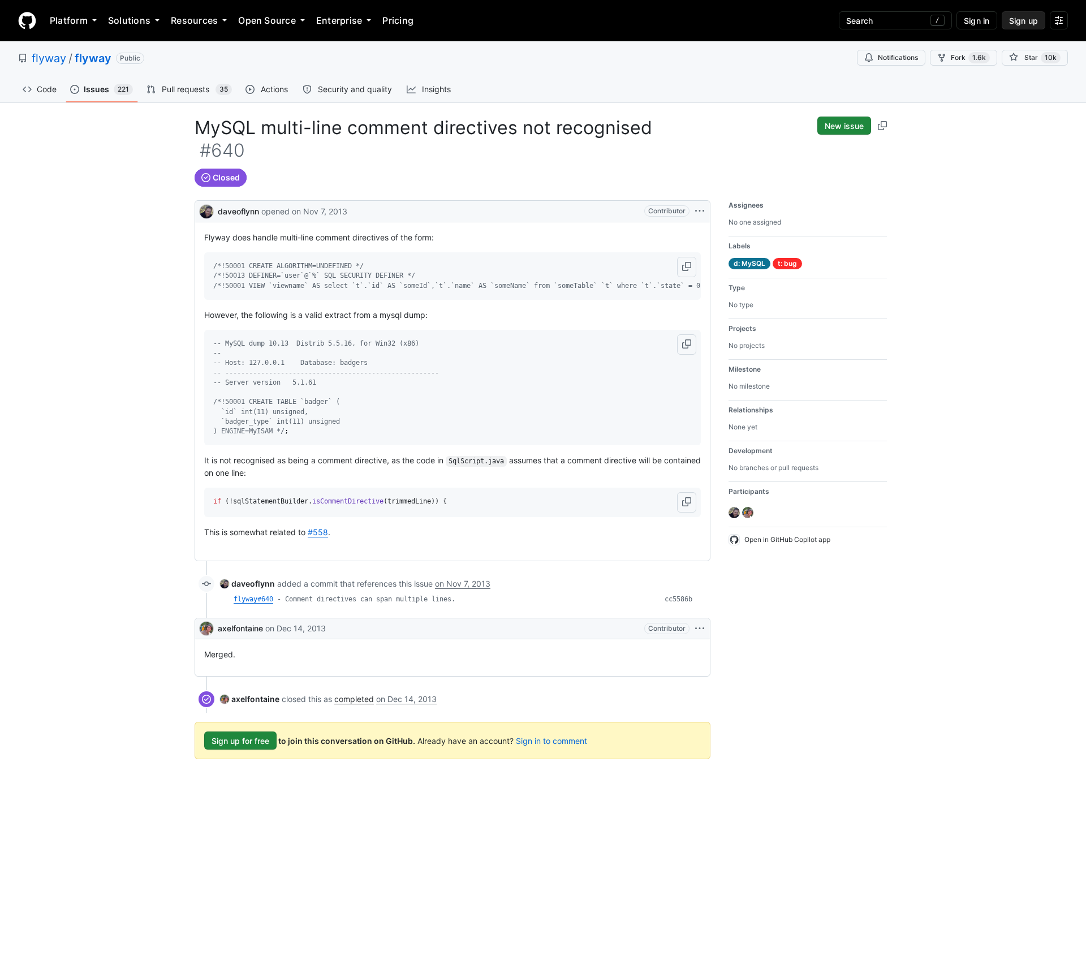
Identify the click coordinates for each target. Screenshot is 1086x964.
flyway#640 (253, 599)
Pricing (397, 20)
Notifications (898, 57)
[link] (247, 583)
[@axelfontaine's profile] (206, 628)
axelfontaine (240, 628)
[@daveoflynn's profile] (206, 210)
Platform (69, 20)
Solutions (129, 20)
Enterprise (339, 20)
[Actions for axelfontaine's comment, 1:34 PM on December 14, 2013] (700, 628)
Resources (194, 20)
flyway (49, 58)
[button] (686, 267)
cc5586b (678, 599)
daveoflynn (238, 211)
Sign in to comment (551, 741)
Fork (968, 57)
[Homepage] (27, 20)
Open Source (267, 20)
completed (354, 699)
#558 (318, 532)
